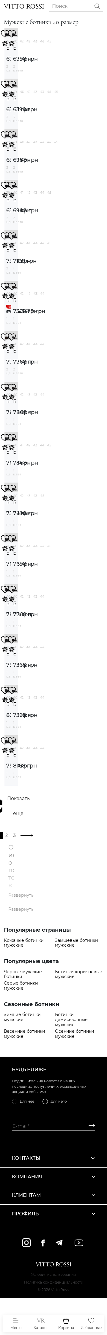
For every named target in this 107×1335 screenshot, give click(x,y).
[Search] (97, 6)
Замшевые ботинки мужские (76, 943)
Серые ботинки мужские (21, 986)
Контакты (26, 1158)
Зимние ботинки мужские (22, 1017)
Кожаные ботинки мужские (24, 943)
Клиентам (26, 1195)
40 (22, 92)
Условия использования (53, 1274)
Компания (27, 1177)
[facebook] (43, 1242)
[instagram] (26, 1242)
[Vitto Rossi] (24, 6)
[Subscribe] (89, 1126)
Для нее (27, 1101)
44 (42, 41)
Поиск (59, 6)
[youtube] (79, 1242)
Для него (59, 1101)
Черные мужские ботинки (23, 974)
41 (21, 41)
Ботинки (7, 48)
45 (49, 41)
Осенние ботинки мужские (74, 1034)
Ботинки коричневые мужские (78, 974)
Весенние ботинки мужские (24, 1034)
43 (35, 41)
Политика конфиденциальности (53, 1282)
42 (28, 41)
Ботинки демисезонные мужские (71, 1019)
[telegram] (59, 1243)
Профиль (25, 1214)
